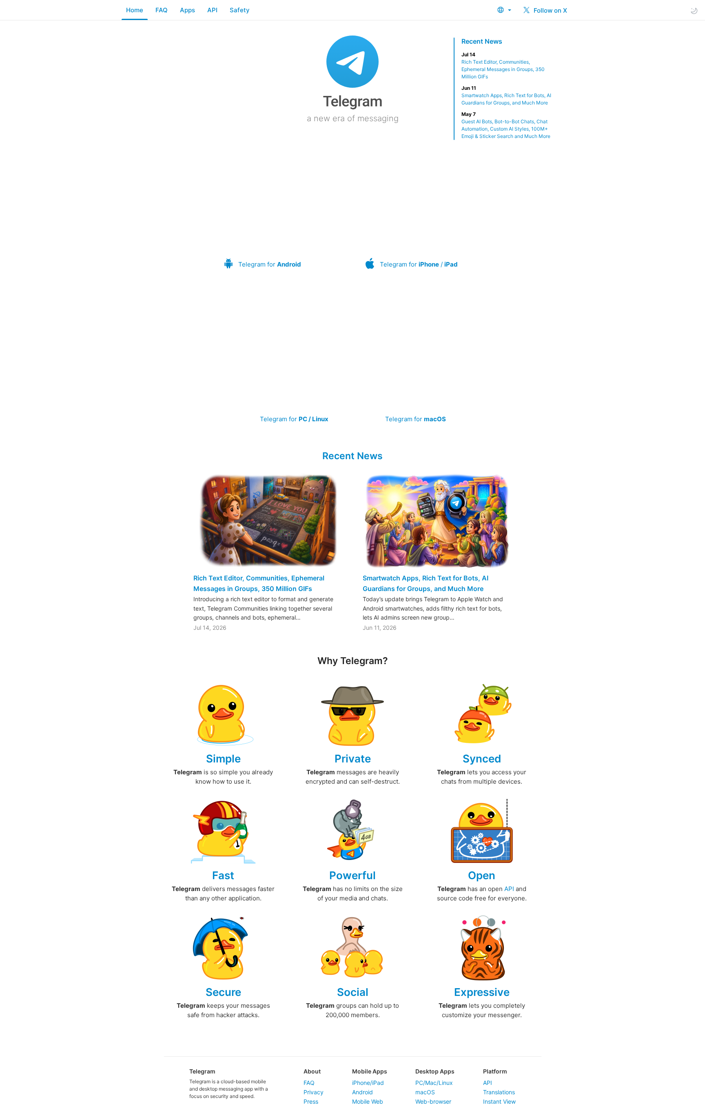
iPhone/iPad (368, 1082)
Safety (240, 10)
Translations (499, 1092)
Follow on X (549, 10)
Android (362, 1092)
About (312, 1071)
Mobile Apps (369, 1071)
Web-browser (433, 1101)
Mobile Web (367, 1101)
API (212, 10)
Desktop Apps (434, 1071)
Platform (495, 1071)
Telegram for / (419, 264)
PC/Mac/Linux (434, 1082)
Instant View (499, 1101)
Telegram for (269, 264)
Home (134, 10)
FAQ (161, 10)
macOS (425, 1092)
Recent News (481, 41)
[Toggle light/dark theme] (694, 10)
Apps (187, 10)
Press (311, 1101)
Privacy (314, 1092)
